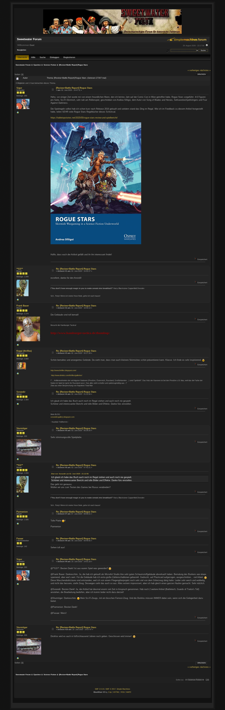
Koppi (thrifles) (24, 351)
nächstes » (205, 70)
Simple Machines (123, 689)
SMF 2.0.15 (99, 689)
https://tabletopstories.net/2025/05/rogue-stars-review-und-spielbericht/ (84, 117)
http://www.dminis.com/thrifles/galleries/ (66, 375)
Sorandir (20, 392)
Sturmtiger (21, 428)
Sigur (19, 88)
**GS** (19, 269)
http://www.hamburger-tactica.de (73, 333)
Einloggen (54, 57)
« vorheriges (193, 70)
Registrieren (69, 57)
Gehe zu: (180, 680)
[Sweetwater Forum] (112, 34)
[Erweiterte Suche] (167, 50)
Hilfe (33, 57)
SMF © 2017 (111, 689)
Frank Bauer (22, 305)
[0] (17, 113)
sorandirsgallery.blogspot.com (62, 417)
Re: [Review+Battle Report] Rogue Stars (76, 269)
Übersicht (22, 57)
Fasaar (19, 538)
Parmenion (22, 512)
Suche (43, 57)
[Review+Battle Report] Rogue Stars (74, 88)
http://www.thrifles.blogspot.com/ (63, 370)
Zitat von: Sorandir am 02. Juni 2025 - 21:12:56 (70, 474)
